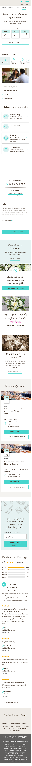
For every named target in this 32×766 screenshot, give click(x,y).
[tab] (5, 61)
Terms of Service (22, 726)
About (18, 7)
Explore (10, 7)
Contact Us (15, 723)
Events (24, 7)
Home (4, 7)
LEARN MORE (15, 259)
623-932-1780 (17, 183)
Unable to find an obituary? (15, 355)
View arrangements (15, 326)
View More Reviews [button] (10, 702)
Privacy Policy (8, 726)
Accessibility (9, 728)
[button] (26, 3)
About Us (5, 723)
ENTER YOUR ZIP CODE (12, 532)
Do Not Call (22, 728)
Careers (25, 723)
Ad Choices (16, 731)
